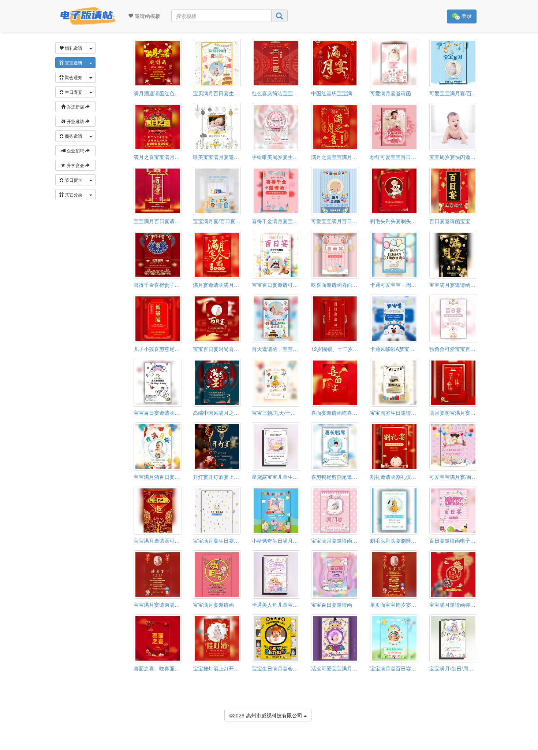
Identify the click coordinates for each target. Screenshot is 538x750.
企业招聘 (75, 150)
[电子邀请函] (86, 15)
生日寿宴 (73, 92)
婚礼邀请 (73, 48)
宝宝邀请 (73, 62)
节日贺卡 (73, 180)
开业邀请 (75, 121)
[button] (5, 747)
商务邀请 (73, 136)
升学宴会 (75, 165)
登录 (466, 15)
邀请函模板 (146, 15)
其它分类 (73, 194)
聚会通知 (73, 77)
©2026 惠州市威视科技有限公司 (266, 715)
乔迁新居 (75, 106)
